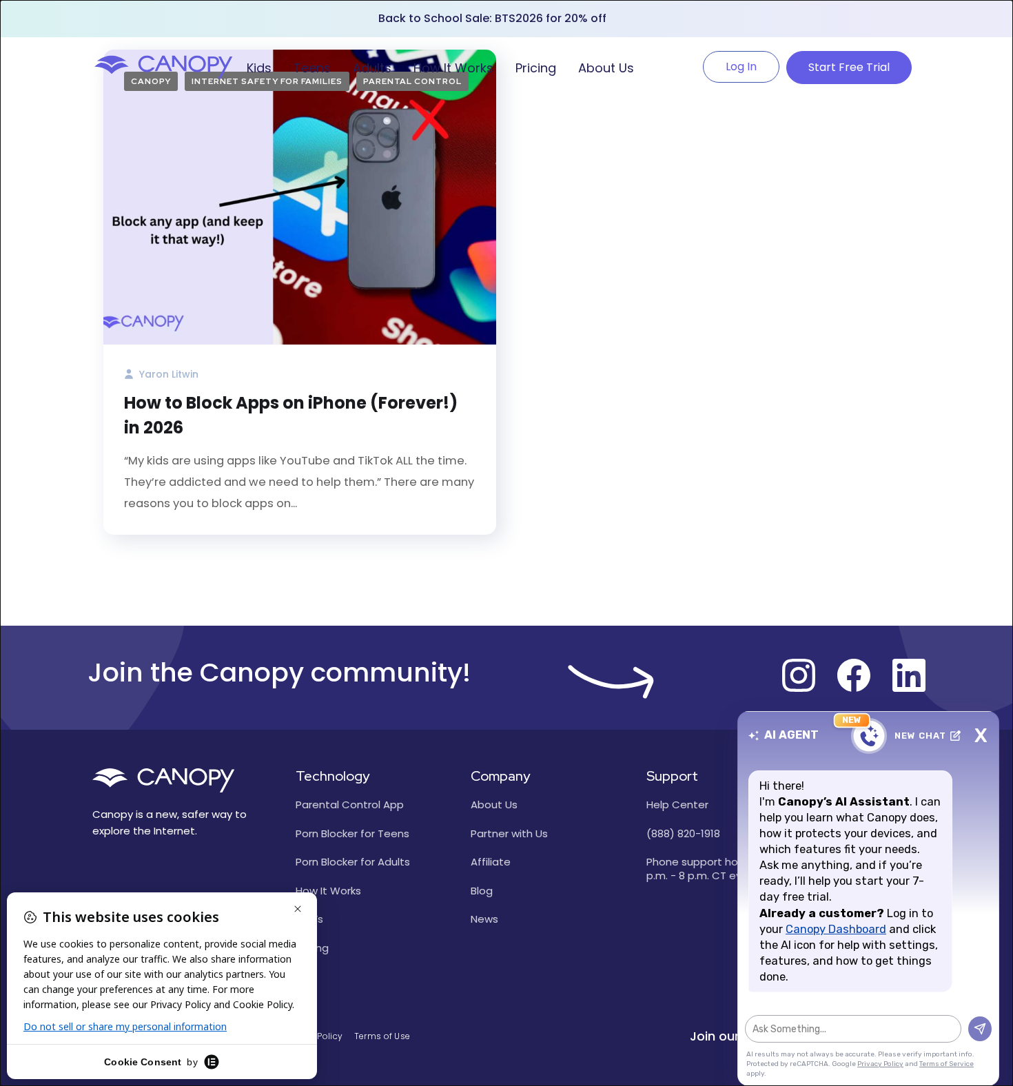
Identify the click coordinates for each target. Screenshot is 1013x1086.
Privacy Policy (880, 1064)
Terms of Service (946, 1064)
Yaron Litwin (167, 374)
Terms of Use (382, 1036)
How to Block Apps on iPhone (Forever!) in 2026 (291, 415)
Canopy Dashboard (836, 929)
